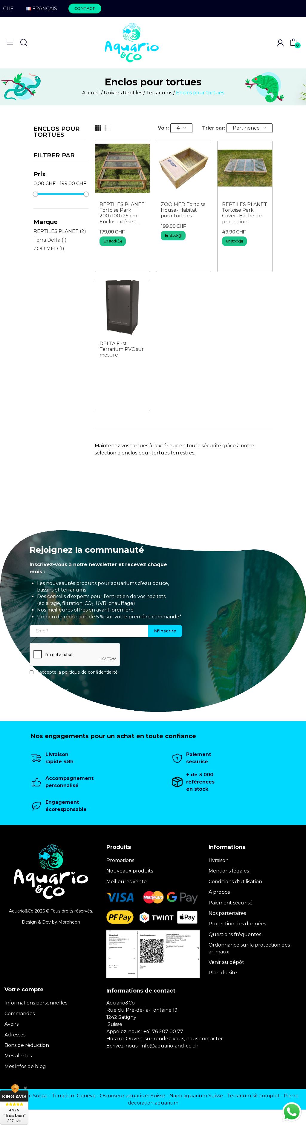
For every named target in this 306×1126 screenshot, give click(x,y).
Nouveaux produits (129, 871)
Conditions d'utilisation (235, 881)
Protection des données (237, 924)
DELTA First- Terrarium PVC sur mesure (122, 349)
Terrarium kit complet (253, 1096)
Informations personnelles (35, 1003)
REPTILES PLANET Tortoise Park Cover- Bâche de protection (244, 213)
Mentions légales (229, 871)
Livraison (219, 860)
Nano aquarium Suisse (196, 1096)
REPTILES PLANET (59, 231)
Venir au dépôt (226, 962)
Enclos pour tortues (56, 132)
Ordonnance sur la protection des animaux (249, 948)
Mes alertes (18, 1056)
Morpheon (69, 922)
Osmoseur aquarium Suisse (132, 1096)
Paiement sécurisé (231, 903)
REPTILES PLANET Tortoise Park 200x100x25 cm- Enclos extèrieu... (122, 213)
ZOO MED (48, 248)
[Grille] (98, 128)
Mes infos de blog (25, 1066)
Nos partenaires (227, 913)
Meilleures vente (126, 881)
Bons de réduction (26, 1045)
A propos (219, 892)
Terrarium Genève (74, 1096)
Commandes (19, 1013)
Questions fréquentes (235, 934)
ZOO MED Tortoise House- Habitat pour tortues (183, 210)
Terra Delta (50, 240)
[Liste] (108, 128)
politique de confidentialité (90, 672)
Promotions (120, 860)
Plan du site (223, 973)
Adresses (14, 1035)
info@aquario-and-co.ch (169, 1046)
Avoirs (11, 1024)
